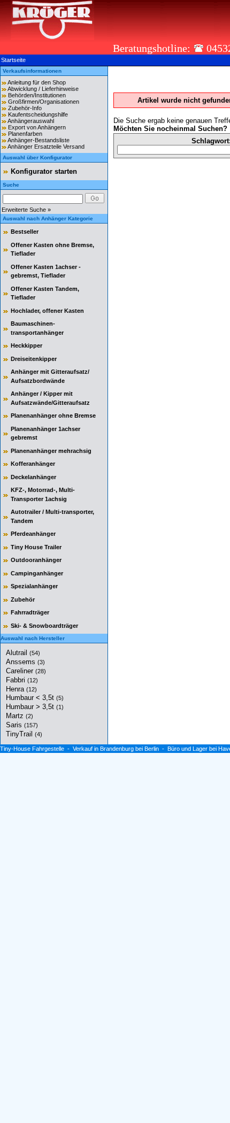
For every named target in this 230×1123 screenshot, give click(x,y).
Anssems (25, 662)
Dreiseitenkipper (34, 359)
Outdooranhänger (36, 560)
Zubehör (23, 599)
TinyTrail (24, 734)
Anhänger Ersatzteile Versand (46, 146)
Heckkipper (26, 345)
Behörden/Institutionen (37, 95)
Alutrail (23, 653)
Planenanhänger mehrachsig (51, 451)
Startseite (13, 60)
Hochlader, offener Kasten (47, 310)
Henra (21, 689)
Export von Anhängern (37, 127)
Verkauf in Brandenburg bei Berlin (116, 748)
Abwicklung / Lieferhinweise (43, 89)
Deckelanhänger (33, 477)
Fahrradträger (30, 612)
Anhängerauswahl (30, 121)
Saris (22, 725)
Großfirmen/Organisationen (43, 101)
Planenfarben (25, 133)
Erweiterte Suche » (26, 209)
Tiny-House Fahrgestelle (32, 748)
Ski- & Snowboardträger (44, 625)
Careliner (26, 671)
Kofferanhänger (33, 463)
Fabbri (22, 680)
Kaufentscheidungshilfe (38, 114)
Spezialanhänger (34, 586)
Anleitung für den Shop (36, 82)
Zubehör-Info (25, 108)
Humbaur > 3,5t (35, 707)
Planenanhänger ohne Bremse (53, 415)
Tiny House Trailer (36, 547)
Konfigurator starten (44, 171)
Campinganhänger (37, 573)
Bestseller (25, 231)
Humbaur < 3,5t (35, 698)
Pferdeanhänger (33, 533)
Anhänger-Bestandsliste (38, 140)
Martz (19, 716)
